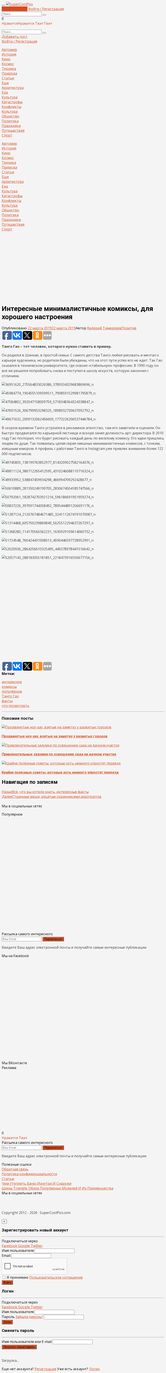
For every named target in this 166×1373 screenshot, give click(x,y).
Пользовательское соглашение (56, 1277)
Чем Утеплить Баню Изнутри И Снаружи (36, 1183)
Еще (5, 82)
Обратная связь (15, 1169)
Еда (5, 92)
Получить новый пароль (19, 1347)
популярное (12, 691)
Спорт (7, 135)
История (9, 54)
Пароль (22, 1316)
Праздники (11, 125)
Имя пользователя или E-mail (27, 1341)
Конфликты (11, 106)
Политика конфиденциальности (29, 1174)
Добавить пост (14, 8)
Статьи (8, 78)
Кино (6, 59)
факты (7, 701)
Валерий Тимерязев (104, 328)
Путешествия (13, 130)
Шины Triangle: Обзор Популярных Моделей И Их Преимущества (57, 1188)
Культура (10, 97)
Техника (9, 68)
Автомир (9, 49)
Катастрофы (12, 102)
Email (6, 1255)
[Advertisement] (83, 265)
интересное (12, 681)
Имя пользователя (18, 1250)
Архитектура (13, 87)
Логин (7, 1322)
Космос (8, 63)
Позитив (128, 328)
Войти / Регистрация (46, 8)
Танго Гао (10, 696)
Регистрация (45, 1369)
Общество (10, 116)
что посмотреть (15, 705)
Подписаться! (53, 939)
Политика (10, 121)
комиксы (9, 686)
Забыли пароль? (29, 1316)
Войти (7, 1282)
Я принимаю (44, 1277)
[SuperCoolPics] (19, 4)
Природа (9, 73)
